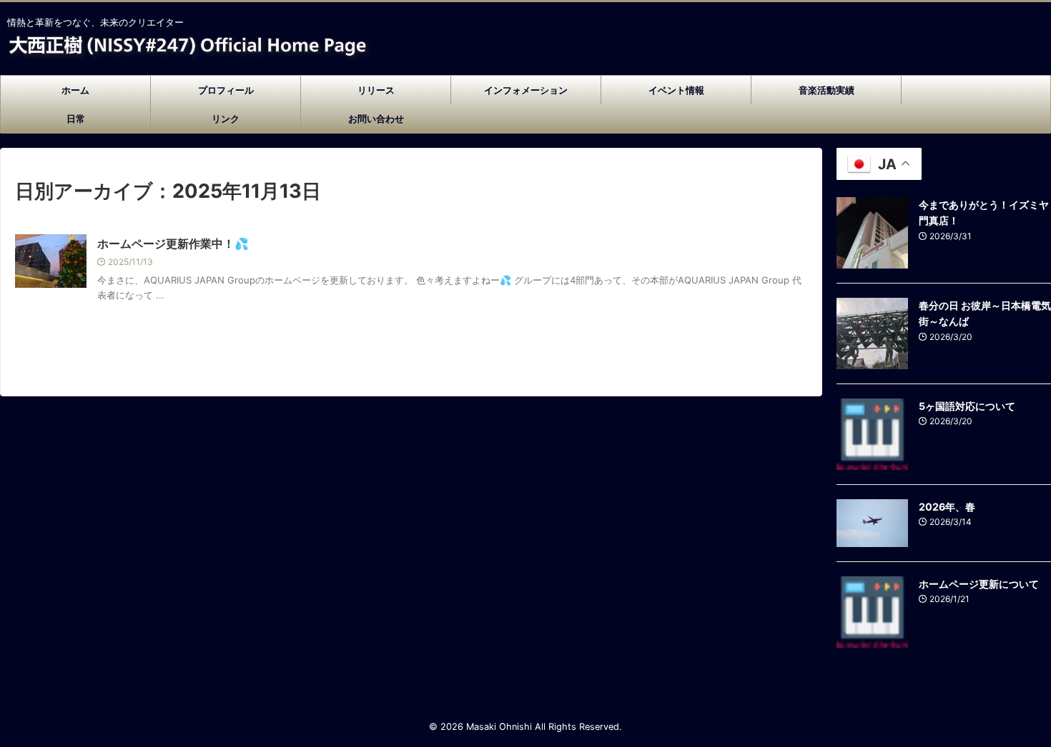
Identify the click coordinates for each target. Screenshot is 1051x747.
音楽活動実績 (826, 90)
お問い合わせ (376, 118)
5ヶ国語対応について (967, 406)
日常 (75, 118)
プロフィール (226, 90)
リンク (226, 118)
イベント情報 (676, 90)
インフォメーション (526, 90)
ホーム (75, 90)
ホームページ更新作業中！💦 (173, 243)
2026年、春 (947, 507)
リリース (376, 90)
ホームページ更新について (979, 584)
